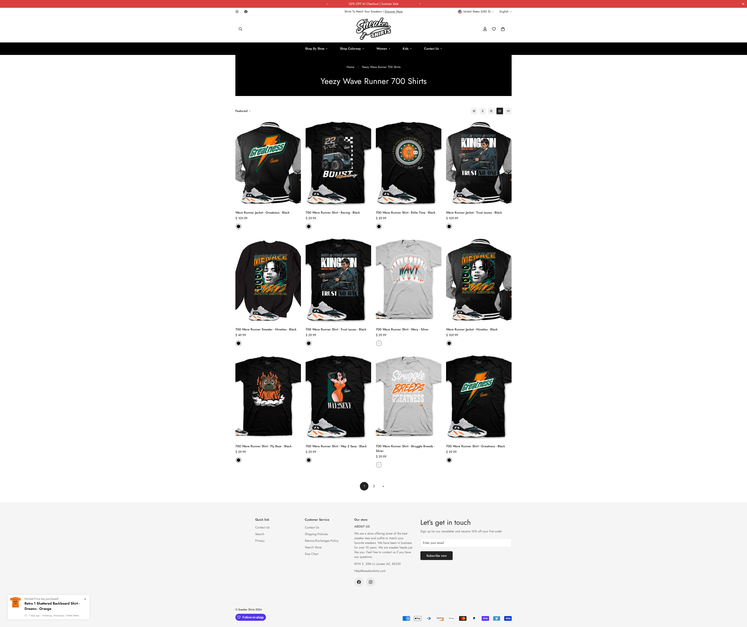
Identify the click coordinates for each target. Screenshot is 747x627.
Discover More (394, 11)
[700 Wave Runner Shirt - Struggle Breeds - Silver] (408, 396)
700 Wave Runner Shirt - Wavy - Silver (402, 329)
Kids (406, 48)
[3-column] (491, 111)
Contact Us (431, 48)
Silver (378, 343)
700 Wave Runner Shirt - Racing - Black (333, 212)
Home (350, 67)
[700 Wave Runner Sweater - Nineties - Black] (268, 279)
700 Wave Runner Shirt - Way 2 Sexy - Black (336, 446)
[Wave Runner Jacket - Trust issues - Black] (479, 162)
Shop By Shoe (314, 48)
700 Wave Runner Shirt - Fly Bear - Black (263, 446)
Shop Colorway (350, 48)
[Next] (419, 4)
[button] (502, 29)
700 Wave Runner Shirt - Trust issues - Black (336, 329)
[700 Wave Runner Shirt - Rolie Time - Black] (408, 162)
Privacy (260, 540)
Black (238, 226)
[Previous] (327, 4)
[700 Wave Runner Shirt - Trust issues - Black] (338, 279)
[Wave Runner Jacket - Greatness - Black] (268, 162)
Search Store (313, 547)
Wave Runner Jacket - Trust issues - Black (474, 212)
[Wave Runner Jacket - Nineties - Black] (479, 279)
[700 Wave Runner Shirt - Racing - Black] (338, 162)
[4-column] (499, 111)
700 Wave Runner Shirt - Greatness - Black (475, 446)
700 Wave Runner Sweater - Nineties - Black (265, 329)
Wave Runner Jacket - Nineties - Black (472, 329)
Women (381, 48)
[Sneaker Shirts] (373, 29)
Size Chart (311, 554)
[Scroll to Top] (739, 605)
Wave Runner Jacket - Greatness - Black (262, 212)
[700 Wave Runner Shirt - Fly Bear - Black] (268, 396)
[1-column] (474, 111)
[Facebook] (245, 11)
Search (259, 534)
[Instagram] (236, 11)
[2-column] (482, 111)
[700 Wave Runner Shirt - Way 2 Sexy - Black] (338, 396)
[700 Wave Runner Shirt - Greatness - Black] (479, 396)
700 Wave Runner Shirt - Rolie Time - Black (405, 212)
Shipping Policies (316, 534)
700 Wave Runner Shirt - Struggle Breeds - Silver (405, 448)
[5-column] (508, 111)
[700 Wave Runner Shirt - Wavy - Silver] (408, 279)
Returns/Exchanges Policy (321, 540)
